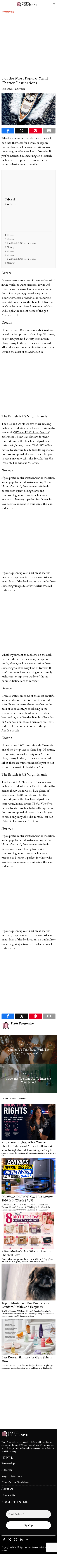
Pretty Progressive (22, 1023)
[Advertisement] (28, 45)
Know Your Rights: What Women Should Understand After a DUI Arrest (27, 1144)
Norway (11, 246)
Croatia (10, 239)
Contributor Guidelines (15, 1482)
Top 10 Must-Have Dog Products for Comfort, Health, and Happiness (25, 1305)
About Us (7, 1489)
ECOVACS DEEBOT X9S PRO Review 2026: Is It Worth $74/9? (27, 1198)
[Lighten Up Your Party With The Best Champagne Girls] (28, 1049)
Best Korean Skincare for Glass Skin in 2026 (27, 1359)
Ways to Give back (12, 1476)
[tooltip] (8, 130)
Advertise (7, 1470)
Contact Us (8, 1495)
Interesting (8, 12)
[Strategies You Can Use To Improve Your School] (28, 1078)
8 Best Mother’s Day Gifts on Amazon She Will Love (26, 1253)
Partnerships (9, 1463)
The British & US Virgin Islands (21, 243)
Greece (10, 235)
